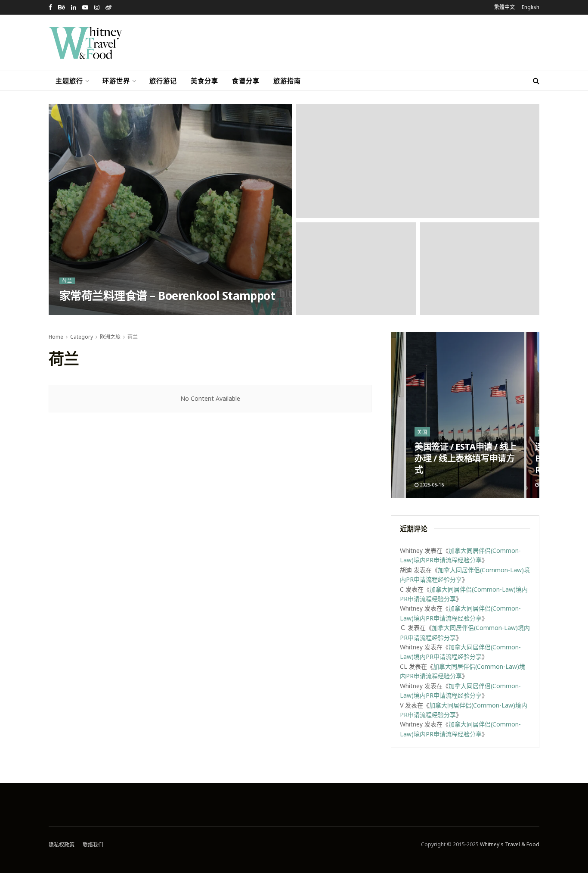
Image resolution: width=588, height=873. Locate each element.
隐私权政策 (61, 844)
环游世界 (116, 80)
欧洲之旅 (110, 336)
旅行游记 (163, 80)
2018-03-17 (76, 312)
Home (56, 336)
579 (102, 312)
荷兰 (67, 280)
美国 (422, 432)
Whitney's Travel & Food (509, 844)
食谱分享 (246, 80)
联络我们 (93, 844)
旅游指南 (287, 80)
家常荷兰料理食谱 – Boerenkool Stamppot (167, 295)
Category (81, 336)
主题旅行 (69, 80)
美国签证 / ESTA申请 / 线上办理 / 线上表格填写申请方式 (466, 458)
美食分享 (204, 80)
